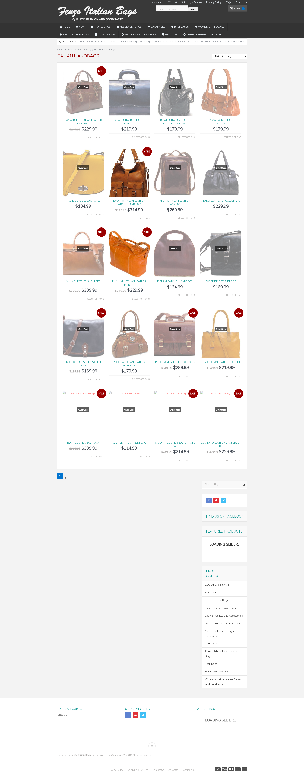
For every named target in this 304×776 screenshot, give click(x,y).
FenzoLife (170, 34)
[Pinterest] (216, 500)
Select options (95, 137)
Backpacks (157, 26)
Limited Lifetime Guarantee (204, 34)
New (81, 26)
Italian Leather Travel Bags (92, 41)
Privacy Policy (213, 2)
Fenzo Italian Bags (81, 754)
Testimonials (189, 770)
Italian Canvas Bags (216, 600)
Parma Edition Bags (75, 34)
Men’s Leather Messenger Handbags (131, 41)
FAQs (228, 2)
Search (193, 9)
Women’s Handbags (210, 26)
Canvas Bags (106, 34)
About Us (173, 770)
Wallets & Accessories (140, 34)
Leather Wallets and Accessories (224, 615)
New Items (211, 643)
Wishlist (172, 2)
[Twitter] (223, 500)
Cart (239, 8)
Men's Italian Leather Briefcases (223, 623)
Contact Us (241, 2)
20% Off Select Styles (217, 584)
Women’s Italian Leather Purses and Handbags (218, 41)
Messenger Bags (130, 26)
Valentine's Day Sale (217, 671)
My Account (158, 2)
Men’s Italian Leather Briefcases (172, 41)
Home (66, 26)
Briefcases (181, 26)
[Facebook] (209, 500)
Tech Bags (211, 663)
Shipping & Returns (191, 2)
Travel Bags (102, 26)
